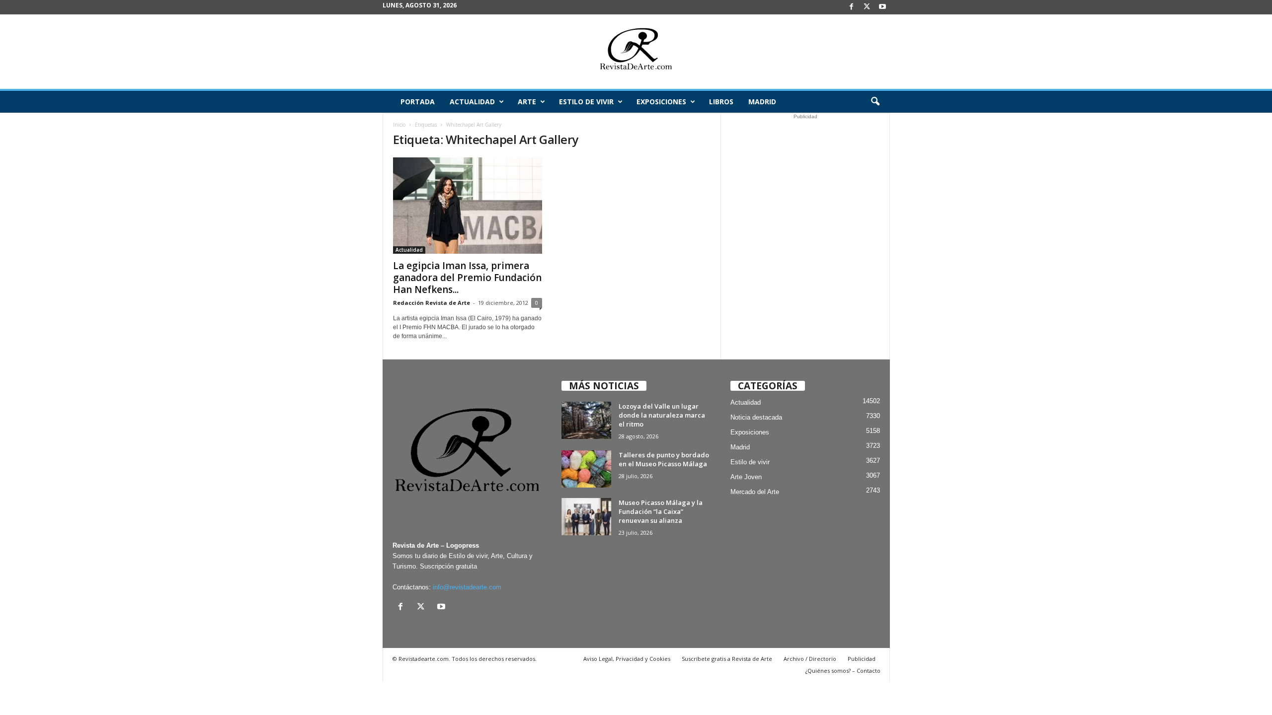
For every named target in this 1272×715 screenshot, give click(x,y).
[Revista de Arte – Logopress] (636, 51)
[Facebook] (852, 7)
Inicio (399, 124)
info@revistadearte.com (467, 587)
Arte (527, 101)
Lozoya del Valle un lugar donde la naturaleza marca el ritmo (662, 415)
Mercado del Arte (754, 492)
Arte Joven (746, 477)
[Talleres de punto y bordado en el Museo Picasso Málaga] (586, 469)
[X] (867, 7)
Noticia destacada (756, 417)
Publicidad (861, 658)
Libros (721, 101)
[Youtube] (882, 7)
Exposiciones (661, 101)
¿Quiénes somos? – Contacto (842, 670)
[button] (875, 102)
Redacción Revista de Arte (431, 302)
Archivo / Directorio (810, 658)
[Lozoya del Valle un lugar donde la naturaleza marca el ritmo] (586, 420)
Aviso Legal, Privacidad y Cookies (626, 658)
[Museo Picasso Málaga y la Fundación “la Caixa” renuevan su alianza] (586, 516)
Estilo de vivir (586, 101)
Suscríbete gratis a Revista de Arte (727, 658)
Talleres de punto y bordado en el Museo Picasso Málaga (664, 459)
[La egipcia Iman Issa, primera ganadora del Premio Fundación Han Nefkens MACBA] (467, 205)
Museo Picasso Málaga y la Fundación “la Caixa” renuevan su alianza (661, 511)
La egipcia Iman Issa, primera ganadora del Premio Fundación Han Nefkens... (467, 277)
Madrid (762, 101)
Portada (417, 101)
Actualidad (472, 101)
